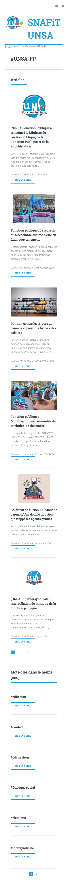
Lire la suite (23, 180)
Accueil (8, 46)
